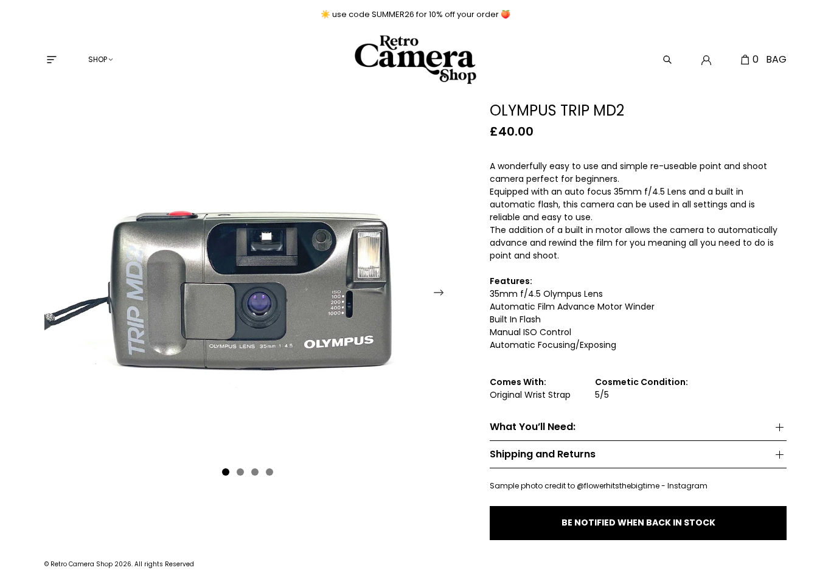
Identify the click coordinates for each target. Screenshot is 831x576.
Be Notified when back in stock (638, 522)
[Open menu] (51, 59)
